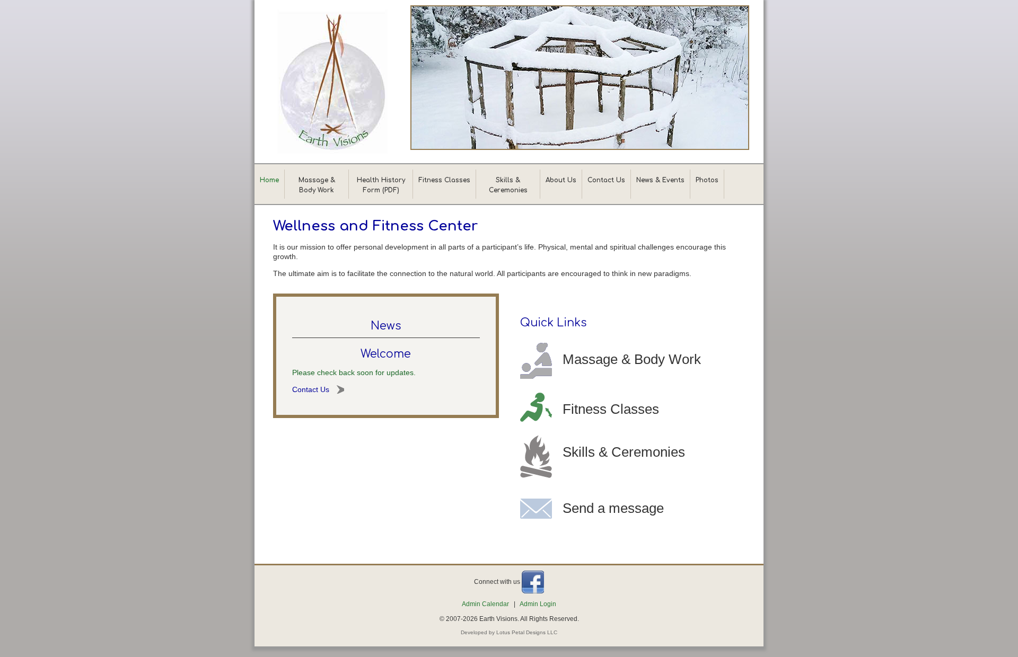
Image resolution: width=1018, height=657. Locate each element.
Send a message (613, 508)
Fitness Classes (444, 180)
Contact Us (606, 180)
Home (269, 180)
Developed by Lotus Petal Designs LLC (509, 632)
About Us (561, 180)
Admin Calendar (485, 604)
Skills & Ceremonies (624, 452)
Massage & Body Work (632, 359)
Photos (707, 180)
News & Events (660, 180)
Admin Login (538, 604)
